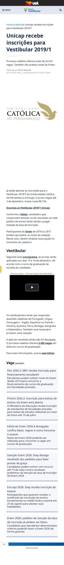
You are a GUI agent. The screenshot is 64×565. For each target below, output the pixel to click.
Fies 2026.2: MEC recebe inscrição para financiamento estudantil (31, 372)
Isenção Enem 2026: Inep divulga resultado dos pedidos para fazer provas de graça (28, 459)
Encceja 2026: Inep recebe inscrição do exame (31, 489)
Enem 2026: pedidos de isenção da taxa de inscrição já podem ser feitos (32, 520)
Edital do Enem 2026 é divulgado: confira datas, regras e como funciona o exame (31, 430)
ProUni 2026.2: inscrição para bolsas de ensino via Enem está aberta (32, 400)
